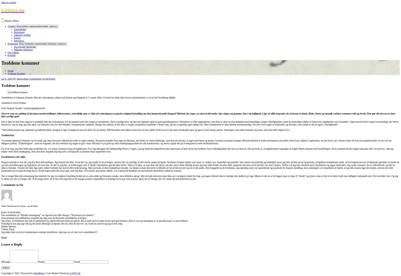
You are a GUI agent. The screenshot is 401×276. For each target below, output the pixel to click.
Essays (17, 38)
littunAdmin (23, 79)
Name (41, 261)
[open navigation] (2, 18)
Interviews (19, 40)
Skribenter (13, 43)
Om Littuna (13, 52)
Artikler (11, 26)
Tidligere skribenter (23, 49)
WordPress (39, 273)
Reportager (19, 32)
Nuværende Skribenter (25, 47)
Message (5, 261)
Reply (4, 237)
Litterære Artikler (22, 35)
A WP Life (75, 273)
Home (11, 70)
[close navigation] (2, 21)
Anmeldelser (20, 29)
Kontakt (12, 55)
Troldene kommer (16, 73)
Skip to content (8, 2)
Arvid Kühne (48, 79)
